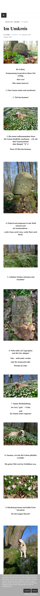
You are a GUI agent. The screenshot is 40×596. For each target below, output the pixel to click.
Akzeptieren (27, 590)
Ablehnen (34, 590)
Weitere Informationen (30, 594)
